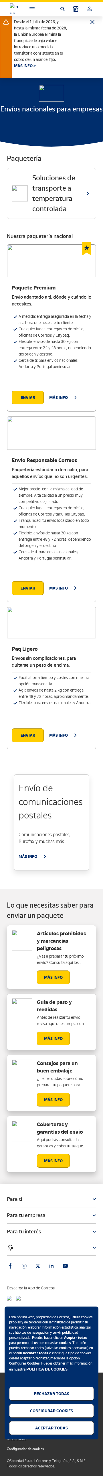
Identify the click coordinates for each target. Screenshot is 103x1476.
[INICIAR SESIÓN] (89, 8)
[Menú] (29, 8)
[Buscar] (62, 8)
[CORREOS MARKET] (75, 8)
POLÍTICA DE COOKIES (47, 1369)
